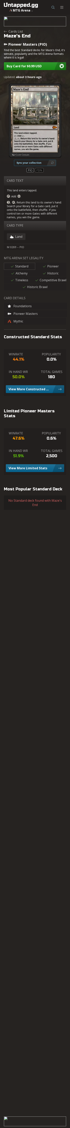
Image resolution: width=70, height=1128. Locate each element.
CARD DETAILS (14, 298)
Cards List (16, 31)
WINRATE (16, 354)
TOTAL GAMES (51, 372)
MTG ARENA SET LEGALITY (23, 258)
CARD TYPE (15, 225)
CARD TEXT (15, 180)
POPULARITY (51, 354)
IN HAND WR (18, 372)
